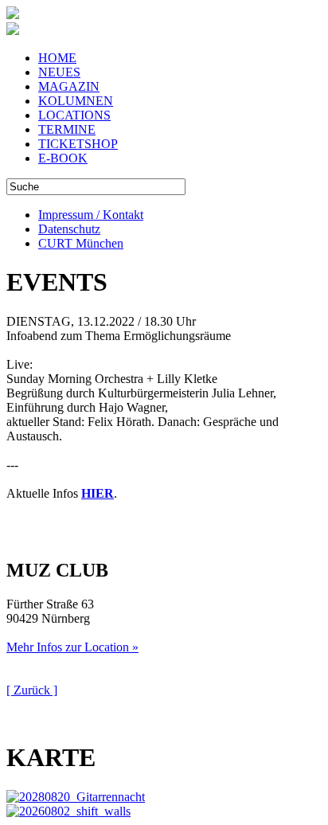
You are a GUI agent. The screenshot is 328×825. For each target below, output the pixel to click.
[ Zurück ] (31, 690)
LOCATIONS (74, 115)
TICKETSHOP (78, 144)
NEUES (59, 72)
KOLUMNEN (75, 101)
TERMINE (67, 129)
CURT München (80, 243)
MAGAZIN (69, 86)
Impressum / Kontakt (90, 214)
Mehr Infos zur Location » (72, 647)
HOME (57, 58)
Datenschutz (69, 229)
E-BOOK (63, 158)
